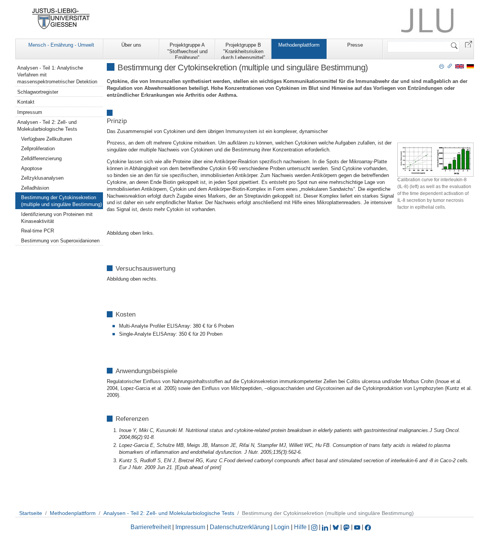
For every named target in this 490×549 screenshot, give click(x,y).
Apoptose (31, 168)
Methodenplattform (299, 45)
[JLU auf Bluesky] (336, 527)
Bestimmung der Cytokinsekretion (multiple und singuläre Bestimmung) (61, 201)
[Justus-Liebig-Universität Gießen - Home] (61, 18)
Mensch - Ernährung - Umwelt (61, 45)
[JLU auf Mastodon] (347, 527)
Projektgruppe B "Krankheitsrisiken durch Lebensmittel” (243, 50)
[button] (468, 44)
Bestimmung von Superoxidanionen (60, 241)
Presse (355, 45)
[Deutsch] (470, 66)
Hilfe (300, 527)
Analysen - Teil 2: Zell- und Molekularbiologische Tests (47, 125)
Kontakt (25, 102)
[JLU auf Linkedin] (326, 527)
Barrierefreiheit (151, 527)
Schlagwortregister (37, 92)
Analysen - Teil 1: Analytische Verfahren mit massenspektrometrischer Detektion (57, 74)
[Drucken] (441, 66)
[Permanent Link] (450, 66)
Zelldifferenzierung (41, 158)
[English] (459, 66)
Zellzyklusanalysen (42, 178)
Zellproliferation (38, 148)
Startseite (30, 513)
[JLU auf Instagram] (315, 527)
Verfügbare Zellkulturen (46, 139)
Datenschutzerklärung (240, 527)
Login (282, 527)
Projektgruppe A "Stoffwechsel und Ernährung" (187, 50)
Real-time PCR (37, 231)
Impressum (29, 112)
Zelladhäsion (35, 188)
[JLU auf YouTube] (357, 527)
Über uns (131, 45)
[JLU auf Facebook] (368, 527)
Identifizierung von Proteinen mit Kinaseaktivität (57, 217)
